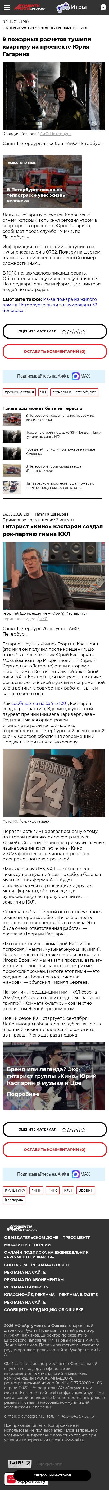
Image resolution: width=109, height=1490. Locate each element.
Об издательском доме (31, 1237)
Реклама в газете (50, 1264)
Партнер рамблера (49, 1464)
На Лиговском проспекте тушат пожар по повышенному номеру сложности (59, 485)
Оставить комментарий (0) (54, 351)
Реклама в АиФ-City (26, 1287)
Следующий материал (52, 1475)
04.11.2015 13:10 (16, 21)
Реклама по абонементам (34, 1279)
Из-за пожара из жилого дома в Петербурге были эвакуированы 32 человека (50, 305)
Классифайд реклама (29, 1294)
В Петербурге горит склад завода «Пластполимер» (53, 468)
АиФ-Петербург (55, 133)
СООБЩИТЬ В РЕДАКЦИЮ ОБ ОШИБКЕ (43, 1309)
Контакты (15, 1264)
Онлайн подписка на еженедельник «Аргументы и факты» (46, 1255)
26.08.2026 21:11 (16, 514)
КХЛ (44, 618)
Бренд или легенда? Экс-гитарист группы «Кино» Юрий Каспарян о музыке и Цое (52, 1076)
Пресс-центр (76, 1237)
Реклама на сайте (25, 1272)
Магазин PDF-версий (27, 1245)
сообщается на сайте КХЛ (39, 703)
